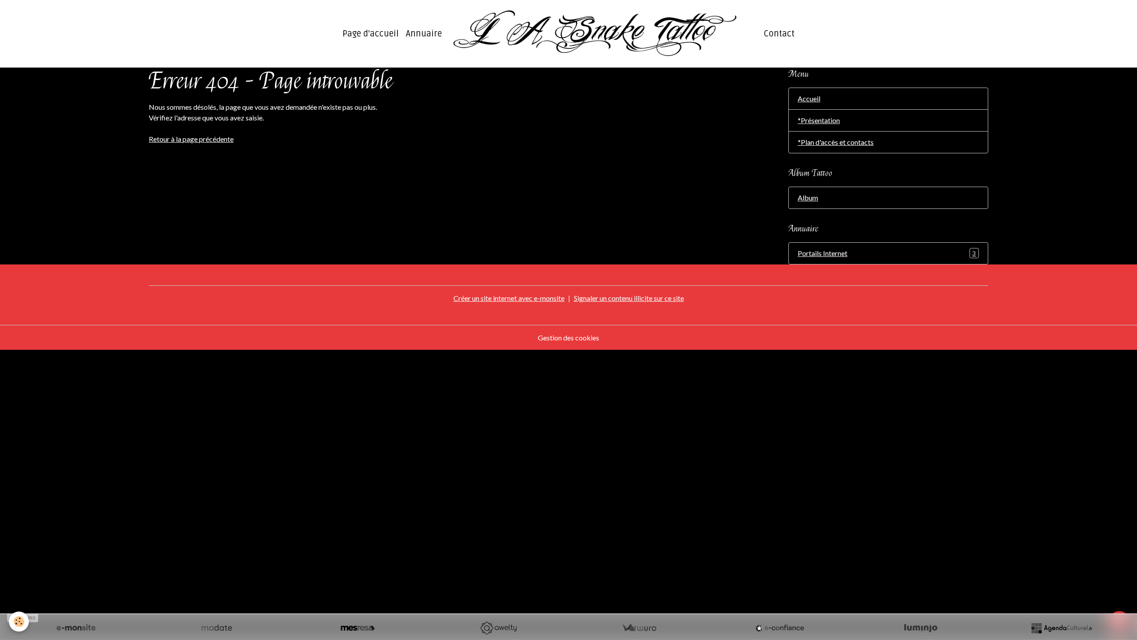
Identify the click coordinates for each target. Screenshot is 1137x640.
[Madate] (216, 628)
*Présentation (819, 120)
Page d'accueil (370, 33)
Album (808, 197)
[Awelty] (498, 628)
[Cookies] (19, 622)
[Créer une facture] (639, 628)
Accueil (809, 98)
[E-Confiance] (780, 628)
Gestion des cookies (568, 337)
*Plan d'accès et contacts (836, 142)
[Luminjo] (920, 628)
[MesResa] (357, 628)
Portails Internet (887, 253)
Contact (779, 33)
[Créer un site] (76, 628)
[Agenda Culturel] (1061, 628)
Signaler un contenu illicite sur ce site (629, 298)
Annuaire (424, 33)
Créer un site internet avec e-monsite (509, 298)
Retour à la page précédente (191, 139)
